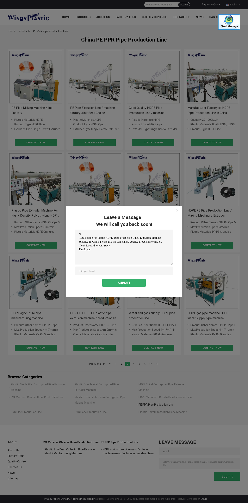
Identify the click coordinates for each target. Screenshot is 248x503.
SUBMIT (124, 283)
